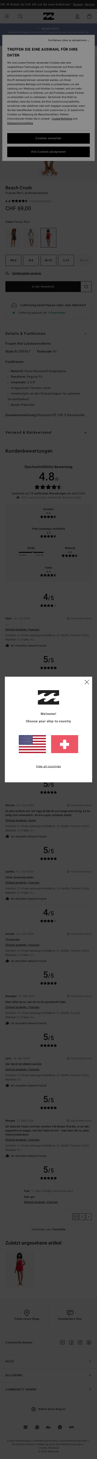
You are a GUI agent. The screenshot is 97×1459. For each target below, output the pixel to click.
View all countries (48, 766)
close (87, 682)
